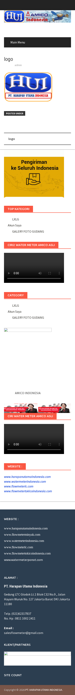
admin (18, 65)
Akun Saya (14, 225)
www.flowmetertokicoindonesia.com (28, 491)
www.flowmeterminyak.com (22, 534)
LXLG (15, 219)
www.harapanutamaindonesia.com (27, 477)
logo (11, 139)
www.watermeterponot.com (23, 560)
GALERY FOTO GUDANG (27, 231)
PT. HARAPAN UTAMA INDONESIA (43, 690)
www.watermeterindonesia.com (25, 481)
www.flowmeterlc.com (18, 486)
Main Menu (17, 42)
